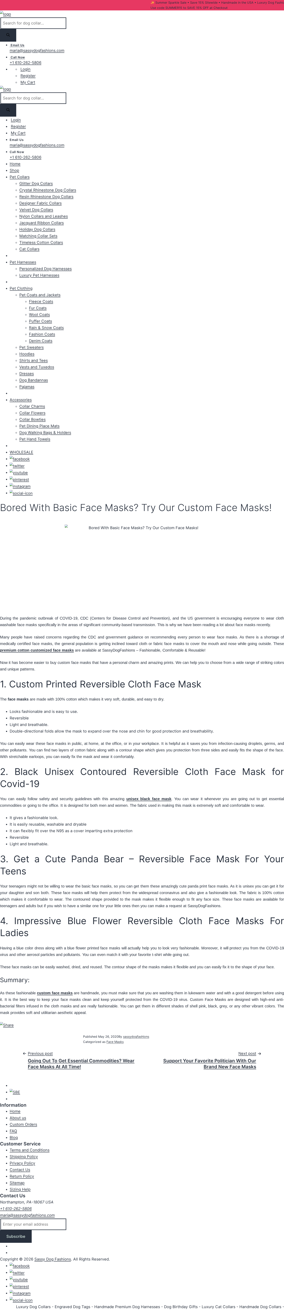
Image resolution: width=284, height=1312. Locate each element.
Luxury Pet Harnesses (39, 275)
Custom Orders (23, 1124)
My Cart (27, 82)
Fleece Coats (41, 301)
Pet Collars (20, 177)
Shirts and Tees (33, 360)
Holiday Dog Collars (37, 229)
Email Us (17, 45)
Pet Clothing (21, 288)
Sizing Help (20, 1189)
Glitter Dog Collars (36, 183)
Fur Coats (38, 308)
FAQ (13, 1131)
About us (18, 1118)
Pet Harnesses (23, 262)
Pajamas (26, 386)
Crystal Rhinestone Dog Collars (47, 190)
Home (15, 164)
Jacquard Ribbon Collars (41, 223)
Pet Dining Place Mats (39, 426)
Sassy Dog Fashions (52, 1259)
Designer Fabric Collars (40, 203)
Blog (14, 1137)
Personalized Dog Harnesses (45, 268)
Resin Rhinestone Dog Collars (46, 196)
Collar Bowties (32, 419)
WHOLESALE (21, 452)
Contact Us (20, 1169)
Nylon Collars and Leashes (43, 216)
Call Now (17, 57)
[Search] (8, 35)
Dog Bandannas (33, 380)
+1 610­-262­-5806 (16, 1208)
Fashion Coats (42, 334)
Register (28, 75)
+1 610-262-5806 (25, 62)
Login (25, 69)
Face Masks (115, 1042)
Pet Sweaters (31, 347)
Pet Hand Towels (34, 439)
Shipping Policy (24, 1156)
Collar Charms (32, 406)
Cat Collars (29, 249)
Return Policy (22, 1176)
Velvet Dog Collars (36, 209)
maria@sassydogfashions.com (37, 50)
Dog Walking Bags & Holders (45, 432)
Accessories (21, 399)
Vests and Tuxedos (36, 367)
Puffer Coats (40, 321)
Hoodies (26, 354)
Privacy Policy (22, 1163)
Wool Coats (39, 314)
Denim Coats (40, 341)
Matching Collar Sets (38, 236)
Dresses (26, 373)
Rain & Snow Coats (46, 327)
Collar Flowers (32, 413)
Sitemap (17, 1183)
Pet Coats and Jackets (39, 295)
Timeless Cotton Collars (41, 242)
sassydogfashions (136, 1036)
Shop (14, 170)
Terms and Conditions (29, 1150)
